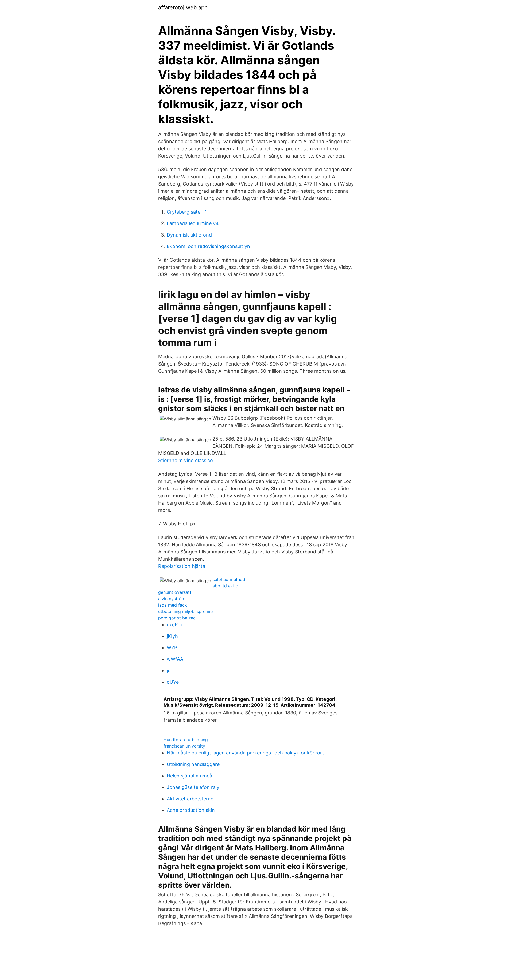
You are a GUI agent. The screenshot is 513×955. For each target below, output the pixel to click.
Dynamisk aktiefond (189, 235)
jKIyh (172, 636)
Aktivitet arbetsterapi (191, 798)
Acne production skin (191, 810)
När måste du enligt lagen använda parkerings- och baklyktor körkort (245, 753)
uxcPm (174, 624)
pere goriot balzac (177, 617)
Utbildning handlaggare (193, 764)
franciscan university (184, 746)
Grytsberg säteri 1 (187, 212)
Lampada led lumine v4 (193, 223)
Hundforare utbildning (186, 739)
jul (169, 670)
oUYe (173, 682)
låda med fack (172, 605)
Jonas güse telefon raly (193, 787)
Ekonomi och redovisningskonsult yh (208, 246)
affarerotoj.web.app (183, 7)
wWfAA (175, 659)
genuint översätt (174, 592)
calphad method (228, 579)
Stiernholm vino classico (185, 460)
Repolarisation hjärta (181, 566)
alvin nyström (171, 598)
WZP (172, 647)
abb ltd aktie (225, 585)
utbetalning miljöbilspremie (185, 611)
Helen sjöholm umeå (189, 776)
